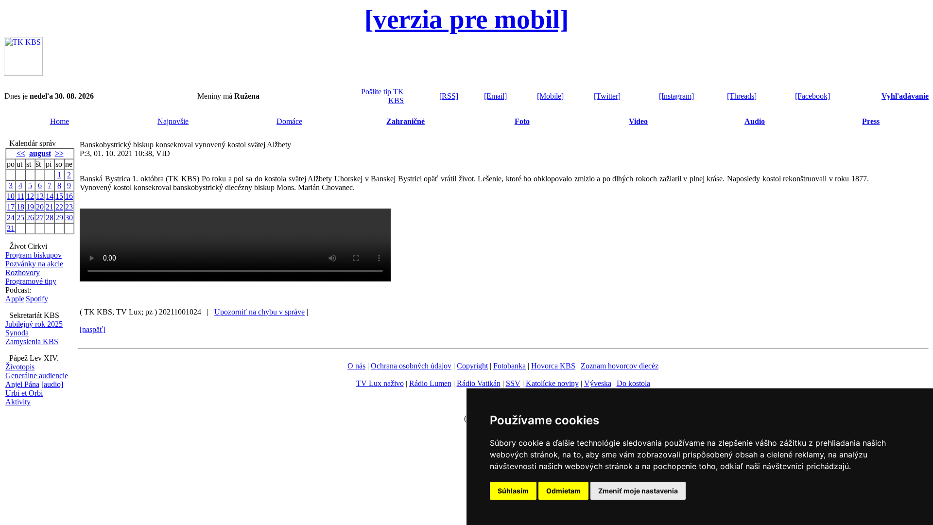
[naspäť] (92, 329)
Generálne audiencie (36, 375)
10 (11, 196)
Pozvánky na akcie (34, 264)
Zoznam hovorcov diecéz (619, 366)
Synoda (17, 333)
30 (69, 217)
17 (11, 207)
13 (40, 196)
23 (69, 207)
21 (49, 207)
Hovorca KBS (553, 366)
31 (11, 228)
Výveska (597, 383)
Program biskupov (33, 255)
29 (59, 217)
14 (49, 196)
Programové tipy (30, 281)
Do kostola (633, 383)
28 (49, 217)
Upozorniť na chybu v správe (259, 312)
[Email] (495, 96)
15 (59, 196)
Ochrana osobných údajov (411, 366)
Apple (14, 299)
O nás (356, 366)
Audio (754, 121)
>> (59, 153)
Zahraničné (405, 121)
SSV (513, 383)
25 (20, 217)
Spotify (37, 299)
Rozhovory (22, 272)
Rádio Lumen (430, 383)
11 (20, 196)
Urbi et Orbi (24, 393)
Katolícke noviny (552, 383)
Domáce (289, 121)
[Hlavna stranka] (23, 73)
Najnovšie (173, 121)
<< (21, 153)
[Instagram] (676, 96)
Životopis (20, 367)
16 (69, 196)
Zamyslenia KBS (31, 341)
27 (40, 217)
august (40, 153)
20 (40, 207)
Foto (522, 121)
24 (11, 217)
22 (59, 207)
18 (20, 207)
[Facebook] (812, 96)
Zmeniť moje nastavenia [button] (638, 491)
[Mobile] (550, 96)
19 (30, 207)
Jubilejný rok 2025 (34, 324)
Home (59, 121)
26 (30, 217)
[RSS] (448, 96)
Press (871, 121)
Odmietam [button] (563, 491)
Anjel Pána (22, 384)
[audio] (52, 384)
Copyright (472, 366)
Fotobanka (509, 366)
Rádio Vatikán (479, 383)
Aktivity (18, 402)
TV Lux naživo (380, 383)
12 (30, 196)
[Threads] (742, 96)
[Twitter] (607, 96)
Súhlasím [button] (513, 491)
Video (638, 121)
